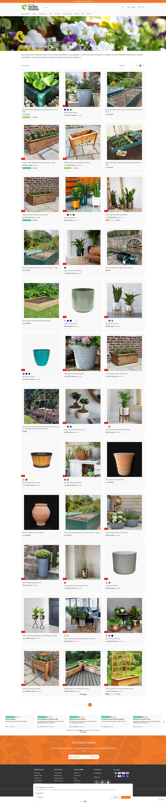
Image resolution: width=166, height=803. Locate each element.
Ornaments (69, 41)
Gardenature (37, 778)
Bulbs (50, 14)
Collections (77, 781)
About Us (76, 773)
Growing (57, 14)
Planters (77, 41)
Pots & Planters (50, 41)
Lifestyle (76, 14)
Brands (89, 14)
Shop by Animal (25, 14)
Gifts (83, 14)
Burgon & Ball (38, 775)
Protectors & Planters (39, 41)
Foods (34, 14)
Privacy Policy (58, 773)
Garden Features (67, 14)
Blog (75, 778)
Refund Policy (58, 775)
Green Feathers (38, 781)
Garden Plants (43, 14)
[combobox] (83, 7)
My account (77, 783)
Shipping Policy (58, 778)
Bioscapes (37, 773)
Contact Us (77, 775)
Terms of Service (58, 781)
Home (23, 41)
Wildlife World (38, 783)
